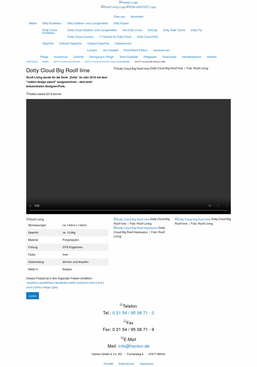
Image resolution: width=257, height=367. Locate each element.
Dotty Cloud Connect (80, 37)
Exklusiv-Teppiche (70, 43)
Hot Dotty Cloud (132, 30)
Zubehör (78, 57)
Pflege (44, 57)
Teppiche (48, 43)
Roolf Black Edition (136, 50)
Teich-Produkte (128, 57)
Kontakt (108, 364)
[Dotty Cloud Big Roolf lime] (132, 219)
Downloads (169, 57)
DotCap (152, 30)
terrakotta (61, 283)
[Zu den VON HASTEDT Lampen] (141, 7)
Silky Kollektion (52, 23)
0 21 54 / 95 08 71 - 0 (133, 312)
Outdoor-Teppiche (98, 43)
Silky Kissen (121, 23)
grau (55, 287)
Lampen (92, 50)
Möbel (33, 23)
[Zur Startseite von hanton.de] (128, 2)
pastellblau (46, 283)
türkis (37, 287)
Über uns (119, 17)
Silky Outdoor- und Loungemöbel (87, 23)
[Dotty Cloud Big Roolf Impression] (136, 228)
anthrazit (82, 283)
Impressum (147, 364)
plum (29, 287)
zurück (32, 296)
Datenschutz (126, 364)
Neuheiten (137, 17)
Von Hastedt (110, 50)
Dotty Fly (196, 30)
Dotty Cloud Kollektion (49, 31)
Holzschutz (61, 57)
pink (100, 283)
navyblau (32, 283)
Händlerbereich (191, 57)
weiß (72, 283)
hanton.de (32, 61)
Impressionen (123, 43)
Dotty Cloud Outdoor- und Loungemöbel (92, 30)
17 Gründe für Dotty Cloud (115, 37)
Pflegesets (150, 57)
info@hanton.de (133, 346)
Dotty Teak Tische (174, 30)
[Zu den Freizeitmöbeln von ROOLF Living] (113, 7)
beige (46, 287)
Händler (212, 57)
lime (92, 283)
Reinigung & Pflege (101, 57)
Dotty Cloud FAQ (147, 37)
